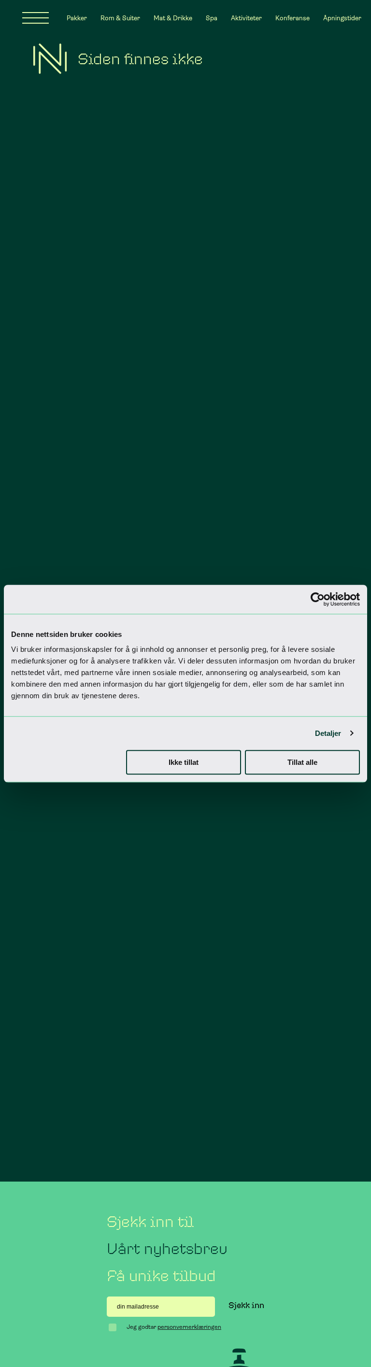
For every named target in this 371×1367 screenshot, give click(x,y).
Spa (211, 18)
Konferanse (292, 18)
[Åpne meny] (35, 18)
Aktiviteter (246, 18)
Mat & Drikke (173, 18)
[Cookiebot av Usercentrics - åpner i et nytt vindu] (317, 599)
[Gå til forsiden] (50, 58)
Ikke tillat (184, 762)
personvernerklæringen (189, 1327)
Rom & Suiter (120, 18)
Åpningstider (342, 18)
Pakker (77, 18)
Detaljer (328, 733)
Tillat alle (302, 762)
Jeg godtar (174, 1327)
